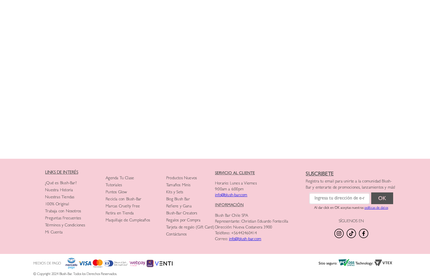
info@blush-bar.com (231, 195)
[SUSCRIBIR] (382, 198)
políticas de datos (376, 208)
